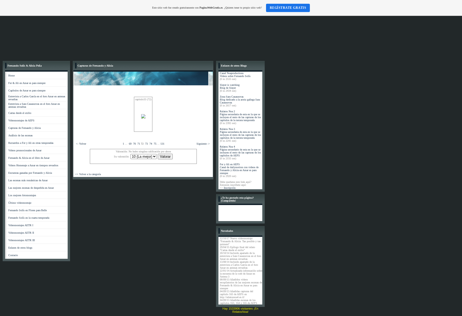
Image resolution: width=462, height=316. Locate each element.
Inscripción (230, 187)
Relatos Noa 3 (227, 129)
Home (11, 75)
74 (150, 143)
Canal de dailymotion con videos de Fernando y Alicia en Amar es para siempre (239, 170)
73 (146, 143)
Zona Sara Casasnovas (232, 96)
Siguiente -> (203, 143)
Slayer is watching (230, 84)
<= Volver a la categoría (88, 174)
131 (162, 143)
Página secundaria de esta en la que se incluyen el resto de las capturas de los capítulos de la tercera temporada (240, 117)
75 (155, 143)
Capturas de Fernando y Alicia (24, 127)
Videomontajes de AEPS (21, 120)
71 (138, 143)
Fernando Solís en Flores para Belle (27, 210)
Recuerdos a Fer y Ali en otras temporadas (30, 142)
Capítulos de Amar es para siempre (26, 90)
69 (130, 143)
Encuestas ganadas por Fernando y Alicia (30, 172)
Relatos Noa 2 (227, 111)
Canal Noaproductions (232, 73)
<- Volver (81, 143)
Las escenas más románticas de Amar (28, 180)
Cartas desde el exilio (19, 112)
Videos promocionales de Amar (24, 150)
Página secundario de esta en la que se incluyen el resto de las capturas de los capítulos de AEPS (240, 152)
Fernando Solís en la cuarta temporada (28, 217)
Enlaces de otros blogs (20, 247)
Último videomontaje (19, 202)
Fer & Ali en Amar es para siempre (26, 83)
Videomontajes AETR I (20, 225)
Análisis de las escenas (20, 135)
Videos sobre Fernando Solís (235, 76)
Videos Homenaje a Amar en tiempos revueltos (33, 165)
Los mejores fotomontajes (22, 195)
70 (134, 143)
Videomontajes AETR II (21, 232)
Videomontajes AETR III (21, 240)
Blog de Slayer (228, 87)
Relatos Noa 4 (227, 146)
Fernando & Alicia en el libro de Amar (28, 157)
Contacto (13, 255)
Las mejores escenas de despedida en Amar (31, 187)
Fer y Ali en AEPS (230, 164)
